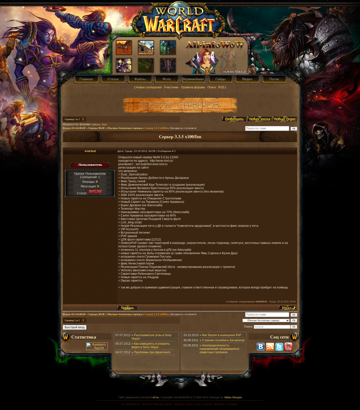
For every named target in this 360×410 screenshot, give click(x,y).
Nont (104, 124)
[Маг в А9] (168, 71)
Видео (247, 79)
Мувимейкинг (193, 79)
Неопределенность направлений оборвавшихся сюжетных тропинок (219, 349)
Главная (86, 79)
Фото (167, 79)
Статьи (113, 79)
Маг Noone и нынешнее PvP (221, 335)
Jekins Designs (233, 397)
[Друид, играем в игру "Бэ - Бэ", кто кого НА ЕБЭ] (168, 53)
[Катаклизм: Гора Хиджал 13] (146, 71)
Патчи (274, 79)
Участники (171, 87)
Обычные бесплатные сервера (124, 128)
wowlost (90, 150)
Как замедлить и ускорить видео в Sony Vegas (151, 345)
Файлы (139, 79)
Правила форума (193, 87)
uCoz (156, 397)
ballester (96, 124)
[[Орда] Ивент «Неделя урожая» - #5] (124, 53)
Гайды (221, 79)
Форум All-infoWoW (74, 128)
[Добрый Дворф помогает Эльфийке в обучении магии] (124, 71)
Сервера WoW (96, 128)
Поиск (211, 87)
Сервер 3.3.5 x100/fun (157, 128)
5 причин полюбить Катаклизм (223, 340)
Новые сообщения (149, 87)
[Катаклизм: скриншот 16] (146, 53)
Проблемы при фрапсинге (152, 352)
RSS (221, 87)
